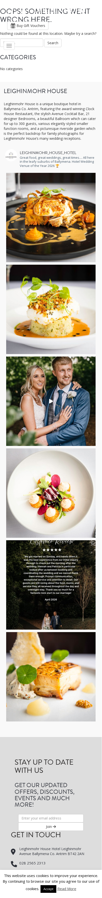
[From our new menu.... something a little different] (51, 676)
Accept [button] (48, 889)
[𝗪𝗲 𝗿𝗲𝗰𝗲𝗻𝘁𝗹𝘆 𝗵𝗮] (51, 401)
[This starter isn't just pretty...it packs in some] (51, 493)
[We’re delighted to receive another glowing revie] (51, 585)
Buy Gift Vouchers (30, 25)
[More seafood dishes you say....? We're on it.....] (51, 309)
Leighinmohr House (46, 12)
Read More (66, 889)
